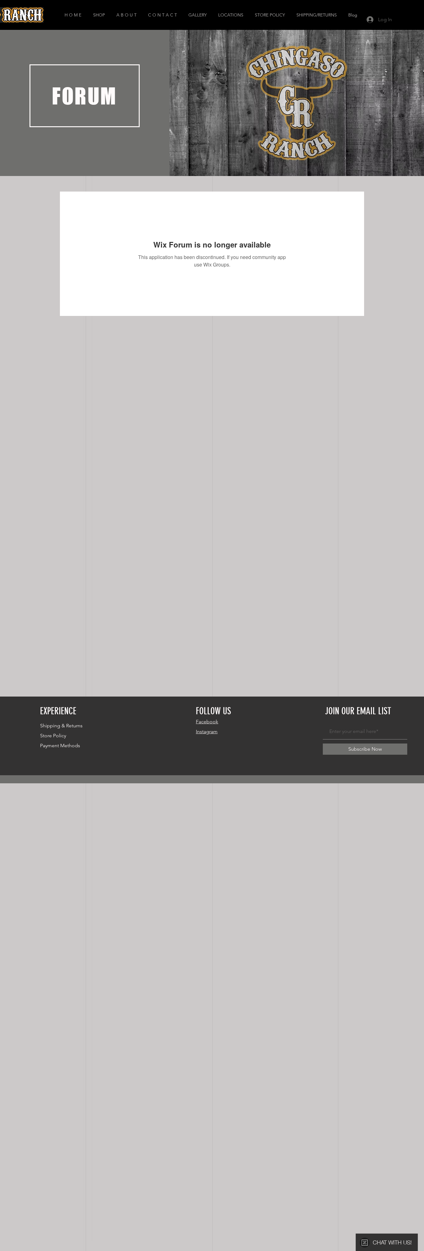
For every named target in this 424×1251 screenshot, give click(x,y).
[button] (100, 15)
